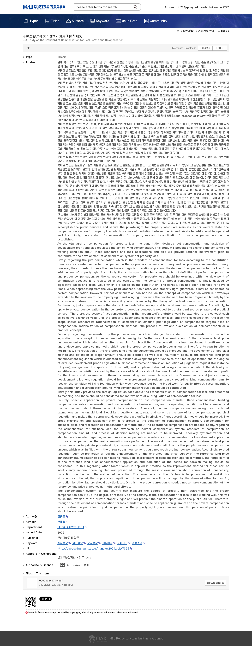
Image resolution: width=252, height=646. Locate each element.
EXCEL (220, 48)
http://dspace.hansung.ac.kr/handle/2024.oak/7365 (93, 548)
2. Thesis (85, 557)
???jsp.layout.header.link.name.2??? (204, 7)
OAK (44, 7)
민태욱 (61, 522)
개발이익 (107, 543)
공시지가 (122, 543)
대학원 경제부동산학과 (70, 527)
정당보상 (92, 543)
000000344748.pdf (51, 580)
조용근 (61, 516)
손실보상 (62, 543)
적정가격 (137, 543)
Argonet (170, 7)
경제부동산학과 (66, 557)
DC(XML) (205, 48)
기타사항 (77, 543)
